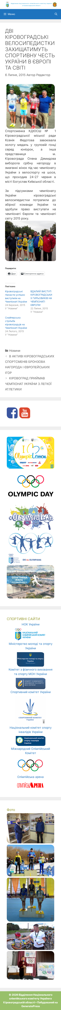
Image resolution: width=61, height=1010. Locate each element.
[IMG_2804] (30, 875)
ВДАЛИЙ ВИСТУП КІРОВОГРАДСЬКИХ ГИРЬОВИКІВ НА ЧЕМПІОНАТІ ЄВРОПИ (41, 298)
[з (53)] (30, 978)
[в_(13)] (30, 949)
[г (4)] (30, 920)
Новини (14, 350)
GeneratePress (30, 1006)
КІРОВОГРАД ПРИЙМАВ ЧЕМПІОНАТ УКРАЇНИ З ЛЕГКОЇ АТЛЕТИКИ (28, 383)
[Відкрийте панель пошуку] (56, 14)
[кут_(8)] (30, 842)
